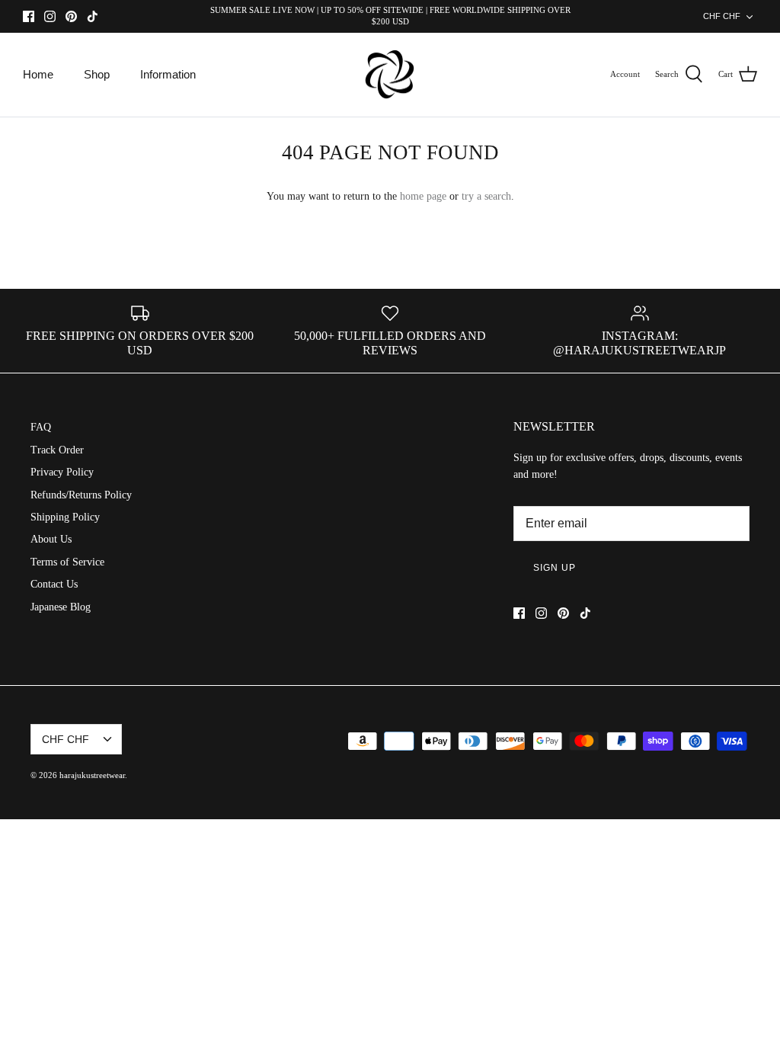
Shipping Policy (65, 517)
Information (168, 74)
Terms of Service (67, 562)
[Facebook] (28, 16)
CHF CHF (721, 16)
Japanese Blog (60, 607)
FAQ (40, 427)
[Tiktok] (92, 16)
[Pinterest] (71, 16)
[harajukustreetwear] (390, 75)
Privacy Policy (62, 472)
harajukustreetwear (92, 775)
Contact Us (54, 584)
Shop (97, 74)
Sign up (554, 567)
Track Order (57, 450)
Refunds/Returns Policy (81, 495)
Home (38, 74)
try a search (486, 196)
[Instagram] (50, 16)
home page (423, 196)
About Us (51, 539)
